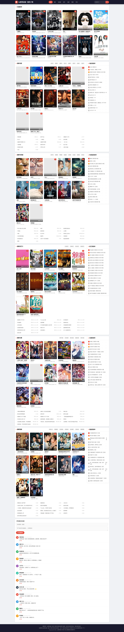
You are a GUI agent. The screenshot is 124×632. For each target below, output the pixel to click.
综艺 (64, 2)
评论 (77, 2)
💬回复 (20, 540)
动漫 (68, 2)
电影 (55, 2)
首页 (51, 2)
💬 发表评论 (20, 532)
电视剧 (59, 2)
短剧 (72, 2)
